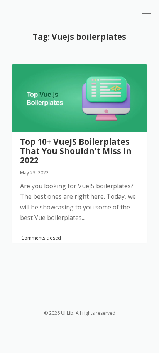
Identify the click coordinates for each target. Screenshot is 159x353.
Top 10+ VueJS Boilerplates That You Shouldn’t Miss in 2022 (79, 98)
